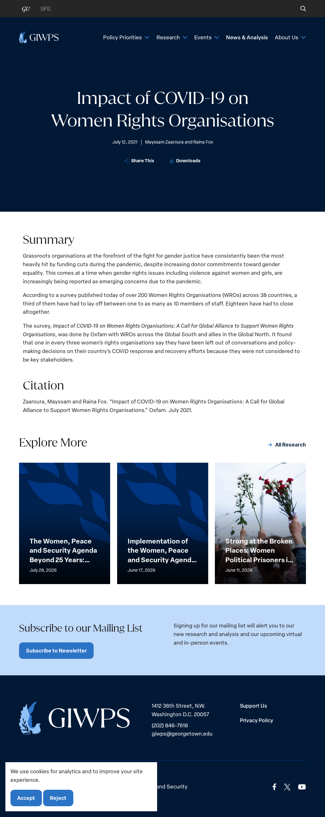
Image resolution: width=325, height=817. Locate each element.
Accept (26, 797)
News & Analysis (247, 37)
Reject (58, 797)
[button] (299, 8)
